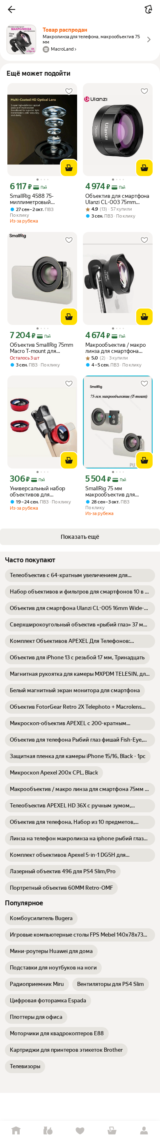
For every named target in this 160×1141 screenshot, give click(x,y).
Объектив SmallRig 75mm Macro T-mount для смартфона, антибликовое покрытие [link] (41, 348)
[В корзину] (69, 168)
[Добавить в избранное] (69, 91)
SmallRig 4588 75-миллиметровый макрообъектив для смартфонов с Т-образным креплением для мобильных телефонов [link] (38, 199)
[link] (80, 575)
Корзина (112, 1131)
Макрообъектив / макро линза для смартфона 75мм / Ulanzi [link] (115, 348)
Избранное (80, 1131)
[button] (11, 9)
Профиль (144, 1131)
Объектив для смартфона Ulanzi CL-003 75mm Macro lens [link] (117, 199)
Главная (16, 1131)
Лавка (48, 1131)
